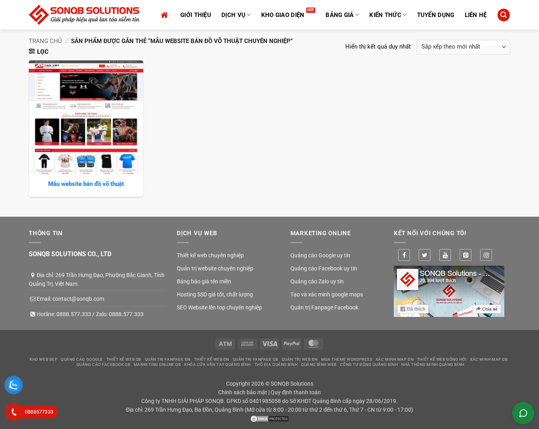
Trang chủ (45, 41)
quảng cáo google (82, 359)
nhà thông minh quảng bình (432, 364)
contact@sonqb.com (78, 299)
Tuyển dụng (436, 15)
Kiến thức (385, 15)
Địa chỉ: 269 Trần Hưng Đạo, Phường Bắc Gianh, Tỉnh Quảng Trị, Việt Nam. (97, 279)
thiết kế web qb (124, 359)
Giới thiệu (195, 15)
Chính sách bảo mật (242, 392)
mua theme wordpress (346, 359)
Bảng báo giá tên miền (204, 281)
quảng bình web (319, 364)
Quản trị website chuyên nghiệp (215, 268)
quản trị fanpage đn (168, 359)
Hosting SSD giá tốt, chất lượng (215, 294)
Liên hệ (476, 15)
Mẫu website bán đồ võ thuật (86, 183)
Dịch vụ (233, 15)
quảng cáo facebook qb (104, 364)
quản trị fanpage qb (255, 359)
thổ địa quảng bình (276, 364)
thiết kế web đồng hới (442, 359)
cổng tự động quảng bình (369, 364)
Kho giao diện (283, 15)
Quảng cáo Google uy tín (320, 255)
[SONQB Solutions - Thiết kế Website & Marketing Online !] (84, 15)
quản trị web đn (300, 359)
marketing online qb (157, 364)
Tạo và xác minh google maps (326, 294)
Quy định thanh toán (296, 392)
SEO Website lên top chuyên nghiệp (219, 307)
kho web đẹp (43, 359)
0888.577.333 (73, 314)
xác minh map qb (488, 359)
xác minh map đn (395, 359)
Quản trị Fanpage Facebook (324, 307)
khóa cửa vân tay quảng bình (217, 364)
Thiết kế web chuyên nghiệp (210, 255)
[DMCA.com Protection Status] (269, 418)
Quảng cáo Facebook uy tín (323, 268)
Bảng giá (340, 15)
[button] (503, 15)
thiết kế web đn (211, 359)
